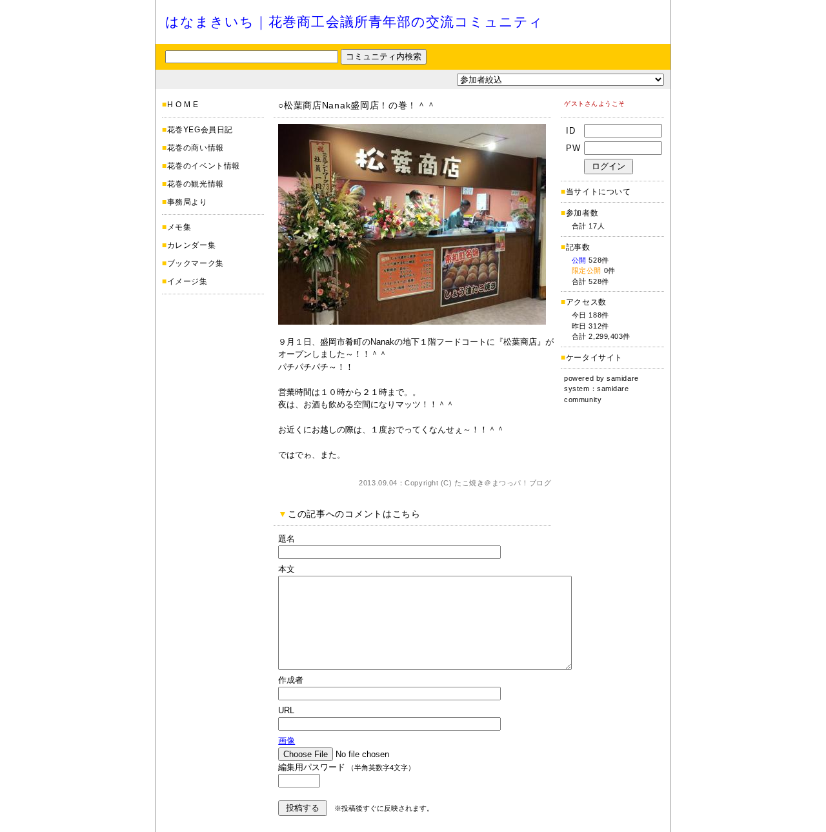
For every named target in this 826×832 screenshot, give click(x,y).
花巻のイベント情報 (203, 165)
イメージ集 (187, 281)
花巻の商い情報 (195, 147)
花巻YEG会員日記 (200, 129)
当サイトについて (598, 191)
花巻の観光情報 (195, 183)
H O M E (183, 104)
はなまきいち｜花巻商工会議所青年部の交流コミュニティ (354, 21)
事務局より (187, 202)
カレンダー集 (191, 245)
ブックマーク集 (195, 263)
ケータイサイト (594, 357)
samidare (622, 378)
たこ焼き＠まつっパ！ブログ (502, 483)
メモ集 (179, 227)
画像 (286, 741)
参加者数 (579, 213)
